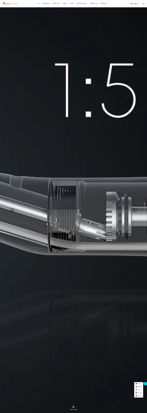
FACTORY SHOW (81, 3)
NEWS (64, 3)
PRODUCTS (46, 3)
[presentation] (12, 210)
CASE (71, 3)
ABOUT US (56, 3)
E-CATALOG (103, 3)
